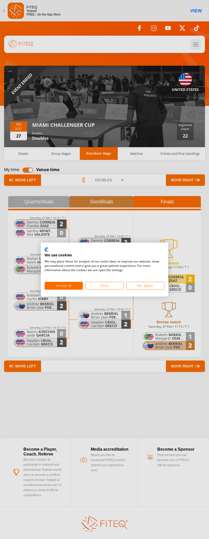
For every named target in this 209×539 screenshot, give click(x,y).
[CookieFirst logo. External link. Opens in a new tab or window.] (46, 249)
